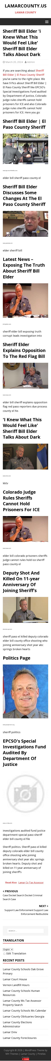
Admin (31, 62)
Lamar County (28, 1053)
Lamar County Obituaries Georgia (23, 1016)
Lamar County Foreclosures (20, 1038)
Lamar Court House (15, 979)
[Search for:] (25, 930)
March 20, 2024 (14, 62)
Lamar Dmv (10, 1032)
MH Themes (12, 1053)
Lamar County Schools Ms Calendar (24, 1010)
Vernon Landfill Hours (16, 985)
